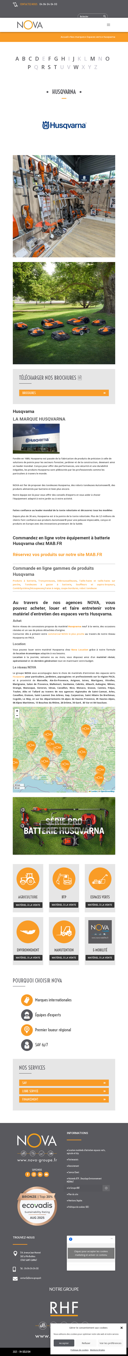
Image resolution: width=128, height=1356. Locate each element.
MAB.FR (54, 543)
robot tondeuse (88, 588)
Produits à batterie (24, 580)
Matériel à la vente (28, 905)
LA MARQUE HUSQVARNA (39, 419)
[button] (121, 1327)
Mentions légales (97, 1350)
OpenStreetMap (107, 791)
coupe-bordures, (70, 588)
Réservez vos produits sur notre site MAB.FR (57, 554)
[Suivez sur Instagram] (33, 1174)
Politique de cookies (80, 1350)
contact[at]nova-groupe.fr (30, 1278)
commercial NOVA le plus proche (66, 633)
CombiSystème (21, 588)
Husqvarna (100, 614)
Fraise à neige (52, 588)
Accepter (64, 1343)
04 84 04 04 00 (48, 4)
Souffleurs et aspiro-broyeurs (95, 584)
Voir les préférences (110, 1343)
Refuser (86, 1343)
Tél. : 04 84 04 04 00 (29, 1268)
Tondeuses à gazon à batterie (48, 584)
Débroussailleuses (67, 580)
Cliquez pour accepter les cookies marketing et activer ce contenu (64, 826)
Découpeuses (37, 588)
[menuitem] (87, 1152)
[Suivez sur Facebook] (27, 1174)
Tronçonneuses (46, 580)
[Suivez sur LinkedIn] (40, 1174)
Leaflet (94, 791)
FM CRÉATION (25, 1351)
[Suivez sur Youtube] (46, 1174)
